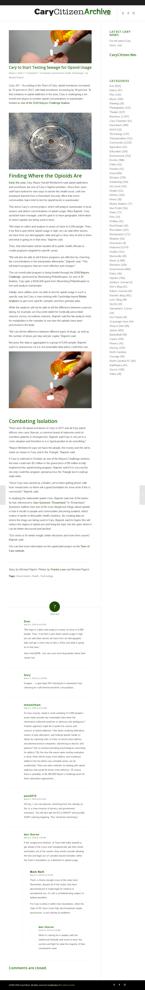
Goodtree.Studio (68, 985)
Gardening (115, 181)
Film (111, 94)
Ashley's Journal (119, 282)
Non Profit (115, 208)
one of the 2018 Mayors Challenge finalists (45, 102)
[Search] (100, 13)
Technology (77, 73)
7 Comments (31, 73)
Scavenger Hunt (118, 321)
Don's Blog (115, 286)
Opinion (113, 277)
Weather (114, 238)
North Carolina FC (119, 360)
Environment (116, 155)
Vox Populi (115, 317)
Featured (46, 73)
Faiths (113, 164)
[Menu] (108, 13)
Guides (113, 251)
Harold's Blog (117, 295)
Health (68, 73)
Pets (112, 216)
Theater (113, 112)
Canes (113, 338)
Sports (113, 330)
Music (113, 99)
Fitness (113, 343)
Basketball (115, 334)
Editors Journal (118, 291)
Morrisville (115, 256)
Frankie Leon (58, 569)
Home (113, 199)
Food (112, 173)
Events (113, 160)
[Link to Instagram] (133, 13)
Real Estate (116, 225)
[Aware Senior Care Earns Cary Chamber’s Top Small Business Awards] (2, 495)
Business (114, 116)
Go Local (114, 186)
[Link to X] (123, 13)
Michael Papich (16, 77)
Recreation (115, 229)
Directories (115, 243)
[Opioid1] (50, 46)
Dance (113, 90)
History (113, 194)
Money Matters (118, 203)
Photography (116, 107)
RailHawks (115, 365)
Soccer (113, 369)
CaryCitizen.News (124, 54)
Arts (111, 85)
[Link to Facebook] (128, 13)
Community (116, 142)
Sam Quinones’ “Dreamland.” (50, 502)
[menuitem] (100, 13)
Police (113, 273)
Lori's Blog (115, 299)
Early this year (17, 182)
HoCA (112, 129)
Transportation (117, 138)
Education (115, 151)
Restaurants (116, 234)
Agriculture (115, 146)
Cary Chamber (118, 120)
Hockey (113, 347)
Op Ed (113, 304)
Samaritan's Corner (120, 308)
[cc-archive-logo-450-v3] (72, 13)
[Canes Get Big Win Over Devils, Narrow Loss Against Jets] (142, 495)
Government (58, 73)
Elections (114, 264)
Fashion (114, 168)
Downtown (115, 125)
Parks (112, 212)
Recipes (114, 177)
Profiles (113, 221)
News (112, 260)
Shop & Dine (116, 325)
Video (112, 373)
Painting (114, 103)
